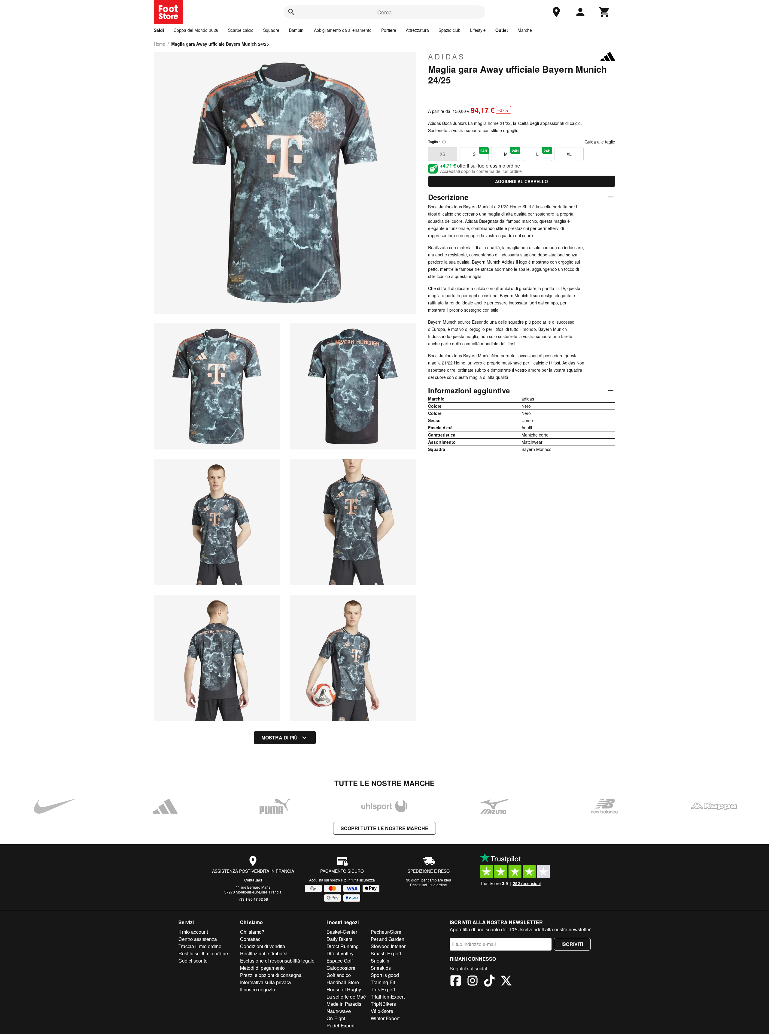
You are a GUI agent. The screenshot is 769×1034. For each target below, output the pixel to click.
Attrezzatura (417, 30)
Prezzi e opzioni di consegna (271, 975)
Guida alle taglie (600, 142)
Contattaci (253, 880)
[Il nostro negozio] (556, 12)
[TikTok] (489, 981)
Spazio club (449, 30)
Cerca (384, 12)
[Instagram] (473, 981)
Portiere (388, 30)
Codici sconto (193, 960)
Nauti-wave (339, 1011)
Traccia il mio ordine (199, 946)
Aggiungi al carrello (521, 181)
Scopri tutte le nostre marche (384, 828)
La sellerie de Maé (346, 996)
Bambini (296, 30)
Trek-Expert (383, 989)
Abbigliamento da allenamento (343, 30)
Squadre (271, 30)
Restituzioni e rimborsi (263, 953)
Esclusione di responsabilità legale (277, 960)
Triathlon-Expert (388, 996)
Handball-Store (343, 982)
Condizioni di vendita (262, 946)
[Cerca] (291, 12)
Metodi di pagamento (262, 967)
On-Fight (336, 1018)
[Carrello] (604, 12)
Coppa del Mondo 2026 (196, 30)
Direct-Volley (340, 953)
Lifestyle (478, 30)
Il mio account (193, 931)
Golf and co (339, 975)
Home (159, 44)
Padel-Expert (340, 1025)
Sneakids (381, 967)
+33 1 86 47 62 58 (253, 899)
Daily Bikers (339, 939)
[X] (506, 981)
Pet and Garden (387, 939)
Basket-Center (342, 931)
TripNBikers (383, 1003)
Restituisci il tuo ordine (428, 884)
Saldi (159, 30)
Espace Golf (340, 960)
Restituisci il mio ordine (203, 953)
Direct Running (343, 946)
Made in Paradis (344, 1003)
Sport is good (385, 975)
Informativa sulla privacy (265, 982)
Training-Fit (383, 982)
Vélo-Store (382, 1011)
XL (569, 154)
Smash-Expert (386, 953)
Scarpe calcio (241, 30)
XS (442, 154)
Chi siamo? (252, 931)
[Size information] (444, 142)
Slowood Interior (388, 946)
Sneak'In (380, 960)
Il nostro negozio (257, 989)
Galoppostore (341, 967)
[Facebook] (456, 981)
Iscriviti (572, 944)
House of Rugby (344, 989)
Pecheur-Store (386, 931)
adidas (446, 56)
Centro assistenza (197, 939)
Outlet (501, 30)
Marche (525, 30)
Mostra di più (279, 737)
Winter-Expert (385, 1018)
